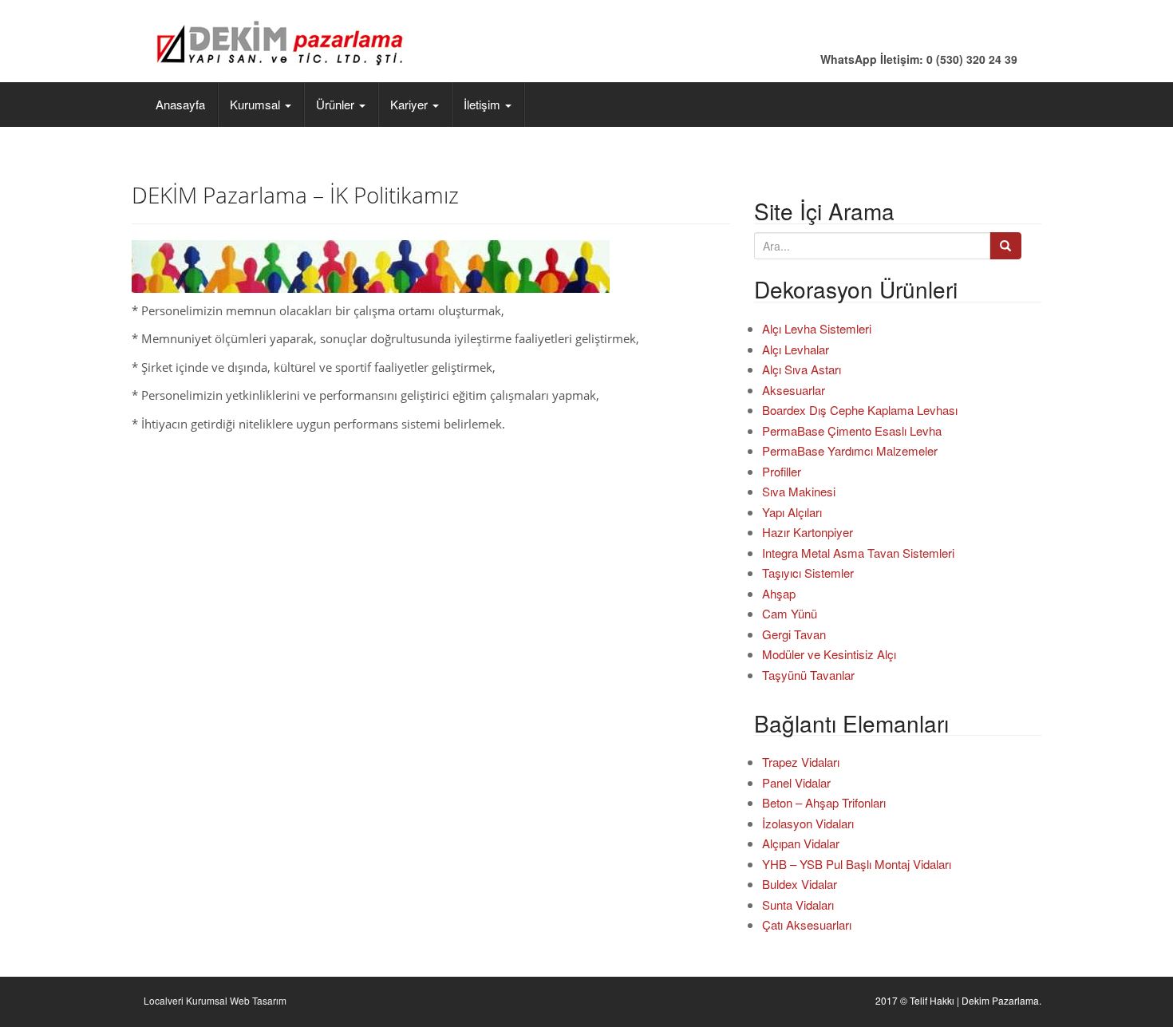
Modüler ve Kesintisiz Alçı (829, 654)
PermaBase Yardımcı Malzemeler (850, 450)
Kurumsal (256, 104)
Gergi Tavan (794, 634)
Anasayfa (180, 104)
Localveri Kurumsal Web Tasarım (215, 1000)
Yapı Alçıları (792, 512)
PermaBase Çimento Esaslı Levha (852, 430)
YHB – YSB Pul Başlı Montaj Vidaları (856, 863)
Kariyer (410, 104)
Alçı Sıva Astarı (801, 369)
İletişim (484, 104)
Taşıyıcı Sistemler (808, 572)
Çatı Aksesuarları (806, 924)
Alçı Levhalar (795, 349)
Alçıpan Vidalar (800, 843)
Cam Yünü (789, 613)
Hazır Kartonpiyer (807, 531)
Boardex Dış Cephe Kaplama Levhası (860, 409)
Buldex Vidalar (799, 883)
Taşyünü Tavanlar (808, 674)
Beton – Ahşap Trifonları (824, 802)
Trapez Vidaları (800, 761)
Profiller (781, 471)
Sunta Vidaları (798, 904)
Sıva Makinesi (798, 491)
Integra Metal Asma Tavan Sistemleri (858, 552)
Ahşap (779, 593)
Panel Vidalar (796, 782)
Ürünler (336, 104)
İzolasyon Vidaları (808, 823)
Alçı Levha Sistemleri (816, 328)
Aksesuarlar (793, 389)
